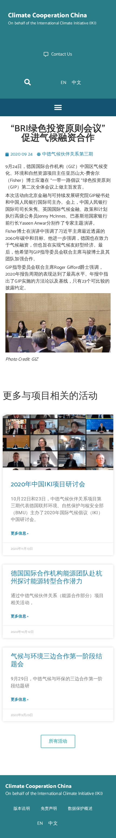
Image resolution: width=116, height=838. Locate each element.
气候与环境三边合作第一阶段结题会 (56, 660)
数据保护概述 (80, 808)
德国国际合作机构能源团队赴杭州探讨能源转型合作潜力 (56, 577)
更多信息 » (20, 533)
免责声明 (49, 808)
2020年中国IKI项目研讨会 (48, 484)
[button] (27, 82)
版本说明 (21, 808)
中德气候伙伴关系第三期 (67, 154)
